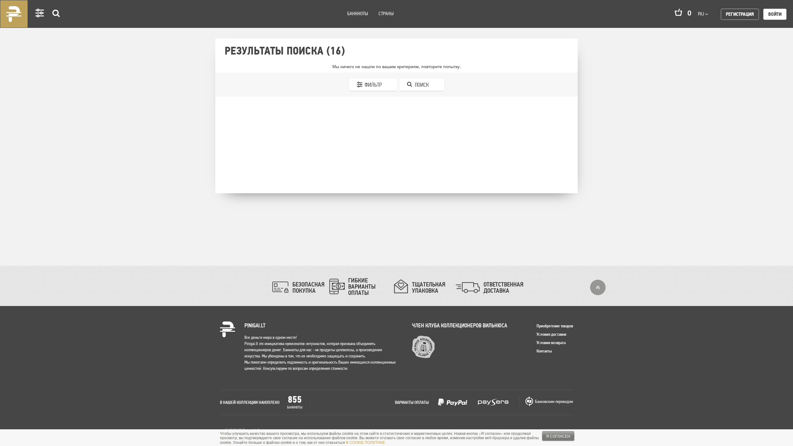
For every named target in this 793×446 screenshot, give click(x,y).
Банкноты (357, 13)
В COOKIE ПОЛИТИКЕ (365, 442)
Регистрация (740, 14)
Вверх (598, 287)
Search (56, 22)
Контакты (544, 350)
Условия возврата (551, 342)
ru (701, 14)
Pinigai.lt (14, 14)
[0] (678, 12)
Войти (775, 14)
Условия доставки (551, 334)
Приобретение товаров (555, 325)
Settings (40, 22)
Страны (386, 13)
